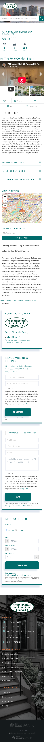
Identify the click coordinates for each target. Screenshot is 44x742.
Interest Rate (10, 553)
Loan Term (9, 525)
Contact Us (9, 342)
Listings (8, 301)
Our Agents (18, 342)
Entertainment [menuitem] (8, 701)
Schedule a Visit (30, 433)
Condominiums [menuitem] (9, 676)
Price (7, 537)
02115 (34, 301)
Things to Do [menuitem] (8, 692)
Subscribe (18, 412)
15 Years (20, 530)
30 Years (11, 530)
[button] (41, 18)
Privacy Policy (23, 404)
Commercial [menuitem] (7, 681)
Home (2, 301)
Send (18, 497)
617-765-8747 (13, 337)
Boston (27, 301)
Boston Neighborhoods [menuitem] (12, 672)
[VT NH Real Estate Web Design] (22, 737)
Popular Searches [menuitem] (10, 654)
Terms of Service (22, 506)
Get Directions (22, 238)
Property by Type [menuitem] (10, 658)
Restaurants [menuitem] (7, 697)
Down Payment (10, 545)
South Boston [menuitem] (8, 663)
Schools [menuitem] (6, 706)
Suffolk (20, 301)
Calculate (22, 565)
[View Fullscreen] (5, 205)
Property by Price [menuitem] (10, 667)
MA (14, 301)
